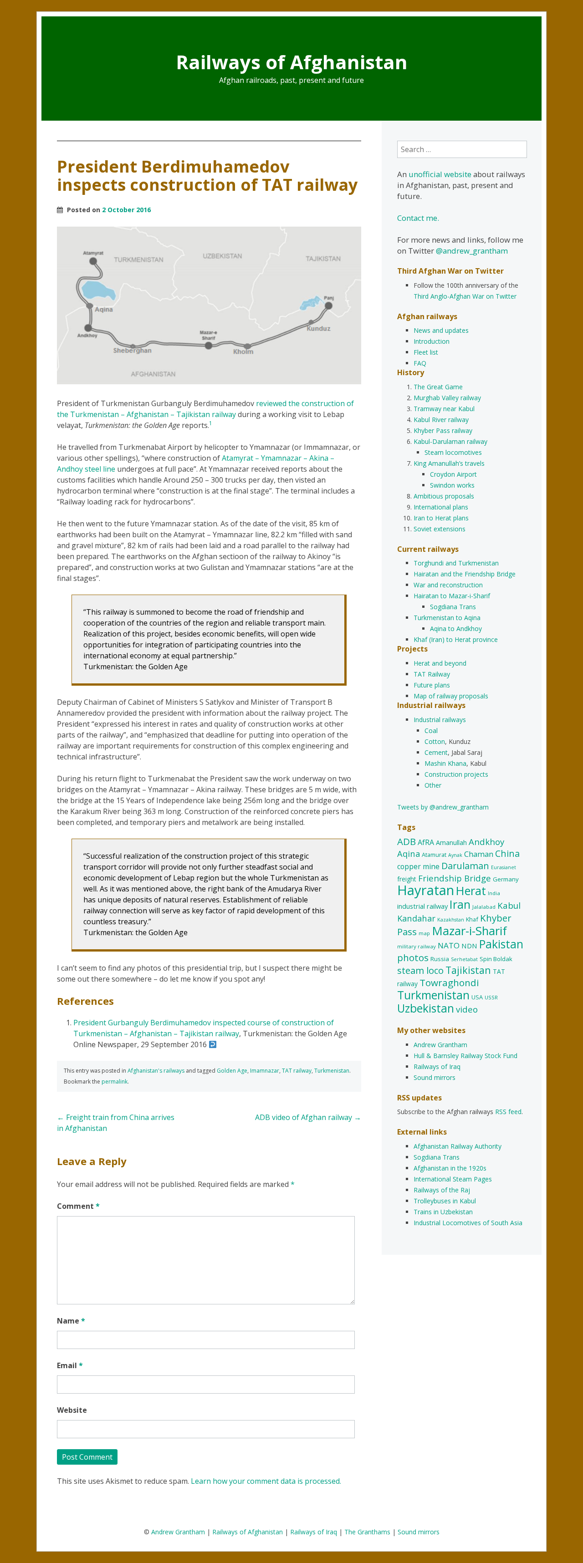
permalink (115, 1081)
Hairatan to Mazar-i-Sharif (452, 595)
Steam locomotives (453, 452)
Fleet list (426, 352)
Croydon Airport (453, 474)
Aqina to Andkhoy (456, 628)
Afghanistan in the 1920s (450, 1168)
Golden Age (232, 1070)
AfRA (426, 842)
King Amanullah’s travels (449, 463)
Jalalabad (484, 906)
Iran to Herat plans (441, 518)
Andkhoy (486, 841)
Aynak (455, 855)
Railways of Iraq (437, 1066)
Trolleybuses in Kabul (445, 1200)
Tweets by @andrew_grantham (443, 807)
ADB (406, 841)
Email (70, 1365)
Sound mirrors (434, 1077)
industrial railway (422, 906)
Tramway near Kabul (444, 408)
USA (477, 997)
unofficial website (440, 174)
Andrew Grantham (440, 1044)
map (424, 933)
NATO (449, 945)
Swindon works (452, 485)
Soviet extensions (439, 528)
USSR (491, 997)
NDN (469, 945)
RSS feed (508, 1111)
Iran (460, 904)
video (467, 1009)
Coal (431, 730)
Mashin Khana (445, 763)
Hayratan (425, 890)
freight (406, 879)
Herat (471, 890)
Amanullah (451, 842)
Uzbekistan (425, 1008)
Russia (439, 959)
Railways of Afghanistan (292, 62)
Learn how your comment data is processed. (266, 1481)
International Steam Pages (453, 1179)
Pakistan (501, 944)
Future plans (432, 685)
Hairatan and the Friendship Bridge (465, 574)
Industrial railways (440, 719)
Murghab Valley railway (447, 397)
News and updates (441, 330)
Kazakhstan (450, 919)
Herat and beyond (440, 663)
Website (72, 1410)
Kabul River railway (441, 419)
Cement (436, 752)
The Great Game (438, 386)
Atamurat (434, 854)
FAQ (420, 363)
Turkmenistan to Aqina (447, 617)
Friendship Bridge (454, 878)
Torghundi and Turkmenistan (456, 563)
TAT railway (297, 1070)
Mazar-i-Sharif (469, 930)
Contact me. (418, 218)
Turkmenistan (331, 1070)
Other (432, 785)
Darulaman (465, 866)
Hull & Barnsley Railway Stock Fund (465, 1055)
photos (413, 957)
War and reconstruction (448, 584)
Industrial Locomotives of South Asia (468, 1222)
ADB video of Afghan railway (308, 1117)
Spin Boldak (496, 959)
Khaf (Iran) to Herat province (456, 639)
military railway (416, 946)
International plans (441, 507)
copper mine (418, 866)
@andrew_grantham (472, 250)
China (507, 853)
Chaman (478, 854)
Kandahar (416, 918)
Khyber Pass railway (443, 430)
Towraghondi (449, 982)
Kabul (509, 905)
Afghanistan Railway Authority (457, 1146)
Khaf (472, 919)
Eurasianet (503, 867)
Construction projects (456, 774)
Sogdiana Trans (453, 606)
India (494, 893)
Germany (506, 879)
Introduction (432, 341)
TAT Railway (432, 674)
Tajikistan (468, 970)
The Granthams (367, 1531)
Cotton (434, 741)
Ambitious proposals (444, 496)
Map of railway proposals (451, 696)
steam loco (420, 970)
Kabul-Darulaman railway (450, 441)
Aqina (408, 853)
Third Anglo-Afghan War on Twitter (465, 296)
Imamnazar (264, 1070)
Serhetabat (464, 959)
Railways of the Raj (442, 1190)
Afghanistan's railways (156, 1070)
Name (71, 1321)
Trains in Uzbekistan (443, 1211)
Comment (78, 1206)
